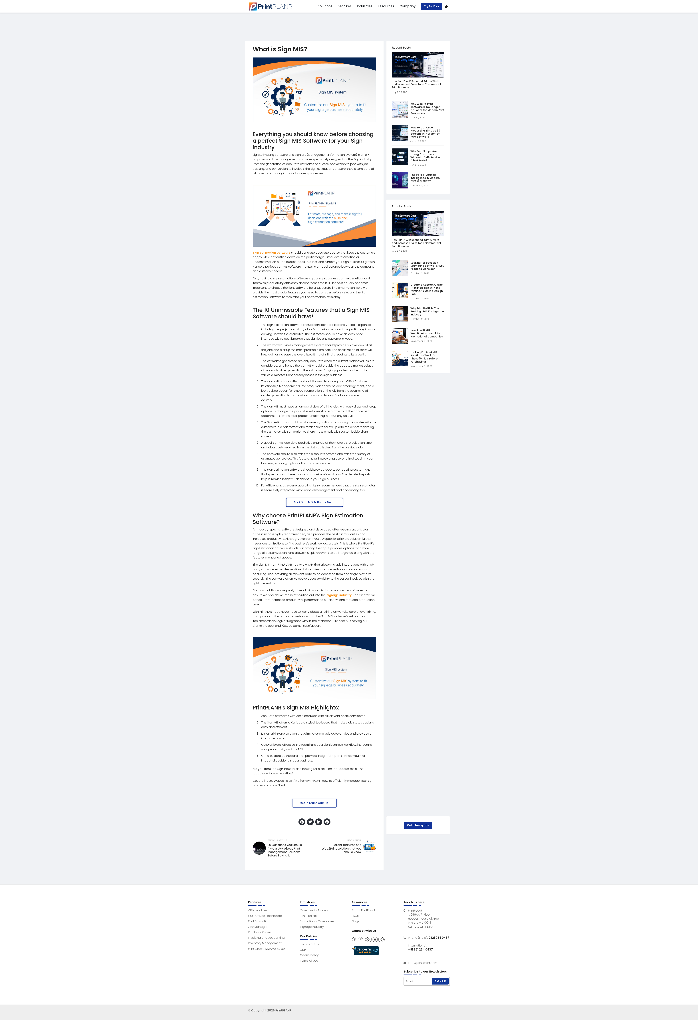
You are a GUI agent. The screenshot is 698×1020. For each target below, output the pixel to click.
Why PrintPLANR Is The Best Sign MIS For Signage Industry (427, 311)
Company (408, 6)
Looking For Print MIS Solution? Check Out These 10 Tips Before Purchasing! (424, 357)
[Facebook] (302, 822)
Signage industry (339, 595)
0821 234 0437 (438, 938)
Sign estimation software (271, 252)
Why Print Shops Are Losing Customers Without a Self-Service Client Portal (425, 156)
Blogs (355, 921)
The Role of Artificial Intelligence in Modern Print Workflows (425, 177)
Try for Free (431, 6)
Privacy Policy (309, 944)
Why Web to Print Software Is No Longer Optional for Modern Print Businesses (427, 108)
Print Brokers (308, 916)
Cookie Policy (309, 955)
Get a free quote (418, 825)
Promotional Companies (317, 921)
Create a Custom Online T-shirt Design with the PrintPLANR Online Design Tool (426, 289)
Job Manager (257, 927)
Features (345, 6)
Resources (386, 6)
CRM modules (257, 910)
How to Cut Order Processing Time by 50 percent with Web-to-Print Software (425, 132)
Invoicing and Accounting (266, 938)
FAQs (355, 916)
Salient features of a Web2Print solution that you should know (341, 848)
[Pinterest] (327, 822)
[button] (314, 502)
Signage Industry (312, 927)
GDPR (304, 950)
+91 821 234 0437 (420, 950)
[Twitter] (310, 822)
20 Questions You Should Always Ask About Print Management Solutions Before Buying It (285, 850)
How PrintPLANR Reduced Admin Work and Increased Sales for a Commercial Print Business (416, 84)
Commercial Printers (314, 910)
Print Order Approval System (268, 949)
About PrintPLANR (363, 910)
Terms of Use (309, 961)
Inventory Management (265, 943)
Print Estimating (259, 921)
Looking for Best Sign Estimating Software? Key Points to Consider (427, 265)
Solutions (325, 6)
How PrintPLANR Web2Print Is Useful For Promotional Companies (426, 333)
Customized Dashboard (265, 916)
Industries (364, 6)
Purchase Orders (260, 932)
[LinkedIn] (318, 822)
